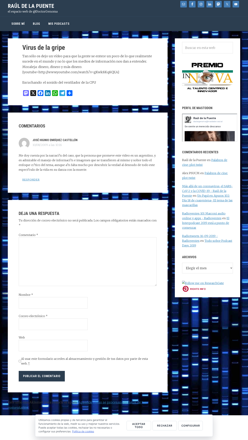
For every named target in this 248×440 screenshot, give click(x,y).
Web (22, 337)
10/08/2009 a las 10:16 (47, 145)
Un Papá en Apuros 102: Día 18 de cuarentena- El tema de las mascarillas (207, 200)
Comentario (28, 235)
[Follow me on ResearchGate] (203, 283)
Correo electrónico (33, 316)
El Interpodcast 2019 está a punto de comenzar (205, 222)
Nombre (26, 295)
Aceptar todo (138, 425)
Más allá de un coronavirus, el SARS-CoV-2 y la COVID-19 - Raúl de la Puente (207, 190)
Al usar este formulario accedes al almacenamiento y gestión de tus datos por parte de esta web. (84, 361)
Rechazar (164, 425)
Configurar (190, 425)
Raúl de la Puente (31, 6)
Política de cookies (83, 431)
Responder (31, 179)
